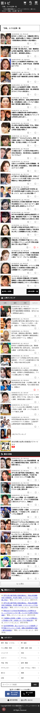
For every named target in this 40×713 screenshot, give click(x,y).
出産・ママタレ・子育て (28, 668)
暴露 (22, 673)
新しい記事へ (8, 291)
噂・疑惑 (23, 643)
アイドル (23, 658)
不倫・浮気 (4, 663)
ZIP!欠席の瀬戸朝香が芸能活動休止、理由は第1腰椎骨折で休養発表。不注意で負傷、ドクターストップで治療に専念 (19, 598)
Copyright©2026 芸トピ (20, 708)
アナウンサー (5, 668)
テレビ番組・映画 (6, 648)
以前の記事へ (32, 291)
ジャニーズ (4, 653)
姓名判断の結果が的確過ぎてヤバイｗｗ (25, 444)
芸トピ (5, 3)
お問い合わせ (28, 700)
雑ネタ (3, 673)
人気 (25, 4)
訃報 (2, 678)
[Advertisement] (20, 18)
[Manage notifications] (4, 709)
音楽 (22, 653)
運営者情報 (14, 700)
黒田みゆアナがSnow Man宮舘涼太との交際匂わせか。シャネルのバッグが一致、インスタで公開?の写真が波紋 (19, 613)
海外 (22, 678)
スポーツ (3, 658)
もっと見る (20, 584)
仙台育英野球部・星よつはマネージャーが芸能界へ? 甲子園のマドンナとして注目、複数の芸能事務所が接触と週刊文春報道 (19, 628)
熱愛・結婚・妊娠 (26, 648)
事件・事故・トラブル (7, 643)
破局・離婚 (24, 663)
